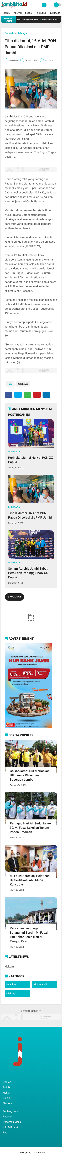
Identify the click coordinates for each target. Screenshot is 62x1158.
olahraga (22, 33)
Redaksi (7, 1116)
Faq (5, 1132)
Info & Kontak (10, 1127)
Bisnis (6, 1098)
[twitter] (18, 395)
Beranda (9, 33)
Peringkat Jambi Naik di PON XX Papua (30, 460)
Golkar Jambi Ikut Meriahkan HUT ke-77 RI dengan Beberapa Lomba (30, 775)
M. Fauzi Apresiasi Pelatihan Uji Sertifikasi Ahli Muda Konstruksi (30, 880)
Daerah (29, 13)
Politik (18, 13)
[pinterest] (37, 395)
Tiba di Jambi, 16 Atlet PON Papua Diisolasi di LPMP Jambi (30, 515)
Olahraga (54, 13)
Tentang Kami (11, 1111)
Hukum (6, 13)
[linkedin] (46, 395)
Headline (11, 984)
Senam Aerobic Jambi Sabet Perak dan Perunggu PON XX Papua (28, 573)
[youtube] (27, 1075)
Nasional (8, 1103)
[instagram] (23, 1075)
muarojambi (40, 984)
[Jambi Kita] (14, 8)
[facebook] (8, 395)
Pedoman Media (12, 1121)
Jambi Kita (40, 1152)
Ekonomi (41, 13)
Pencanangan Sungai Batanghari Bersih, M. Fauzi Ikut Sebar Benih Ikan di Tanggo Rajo (29, 934)
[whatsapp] (27, 395)
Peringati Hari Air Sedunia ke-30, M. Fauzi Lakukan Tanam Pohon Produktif (30, 828)
